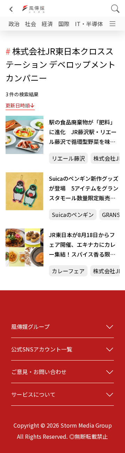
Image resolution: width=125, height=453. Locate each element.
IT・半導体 (89, 23)
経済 (47, 23)
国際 (63, 23)
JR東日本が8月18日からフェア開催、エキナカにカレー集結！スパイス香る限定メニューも (82, 244)
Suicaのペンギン (73, 214)
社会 (30, 23)
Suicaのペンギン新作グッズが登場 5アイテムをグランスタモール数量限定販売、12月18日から (83, 188)
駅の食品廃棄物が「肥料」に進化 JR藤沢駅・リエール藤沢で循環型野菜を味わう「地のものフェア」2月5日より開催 (83, 132)
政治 (13, 23)
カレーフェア (68, 271)
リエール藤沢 (68, 158)
